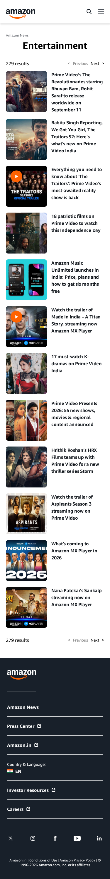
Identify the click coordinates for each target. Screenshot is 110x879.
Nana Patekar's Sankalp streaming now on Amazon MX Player (76, 597)
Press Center (20, 726)
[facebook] (55, 838)
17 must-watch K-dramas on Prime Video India (76, 363)
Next (97, 63)
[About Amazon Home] (21, 675)
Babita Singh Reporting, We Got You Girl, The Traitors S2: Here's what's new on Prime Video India (77, 137)
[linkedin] (99, 838)
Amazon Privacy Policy (77, 860)
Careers (15, 809)
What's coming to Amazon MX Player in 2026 (74, 551)
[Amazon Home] (20, 14)
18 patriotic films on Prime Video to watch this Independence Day (76, 223)
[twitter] (10, 838)
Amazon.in (19, 745)
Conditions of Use (43, 860)
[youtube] (77, 838)
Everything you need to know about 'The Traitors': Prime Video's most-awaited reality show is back (76, 183)
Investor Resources (28, 790)
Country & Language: (26, 764)
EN (18, 771)
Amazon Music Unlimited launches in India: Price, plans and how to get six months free (75, 277)
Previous (78, 63)
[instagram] (32, 838)
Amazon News (17, 35)
